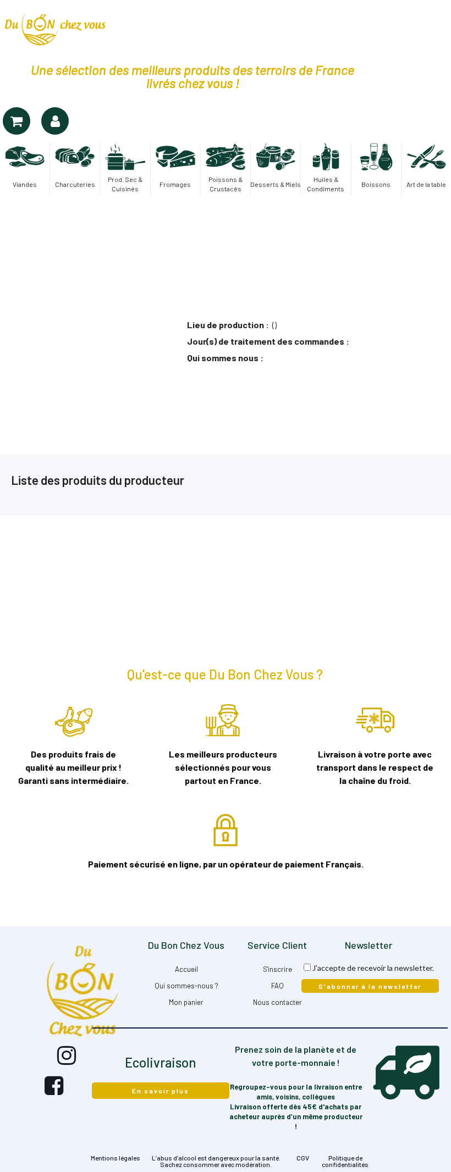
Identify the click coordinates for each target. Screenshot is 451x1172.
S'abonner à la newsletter (369, 986)
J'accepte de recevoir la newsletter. (373, 967)
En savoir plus (160, 1090)
